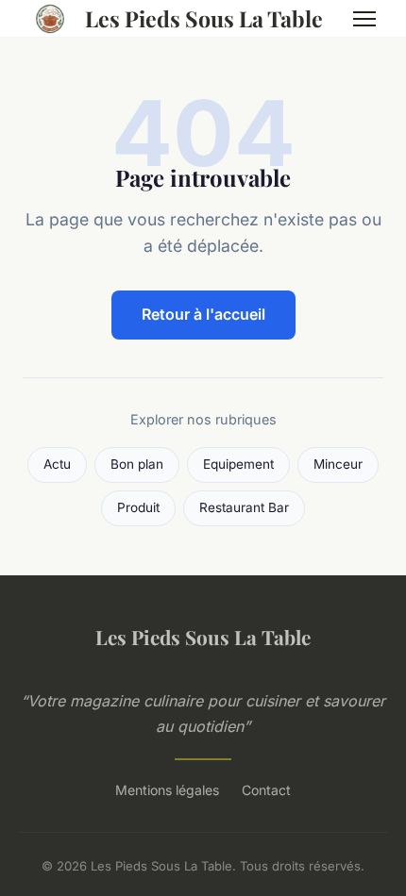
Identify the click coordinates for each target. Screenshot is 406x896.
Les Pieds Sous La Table (204, 18)
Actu (57, 464)
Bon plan (136, 464)
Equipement (238, 464)
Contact (266, 790)
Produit (138, 507)
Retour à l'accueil (203, 314)
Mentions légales (167, 790)
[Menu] (364, 19)
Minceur (338, 464)
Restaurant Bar (244, 507)
